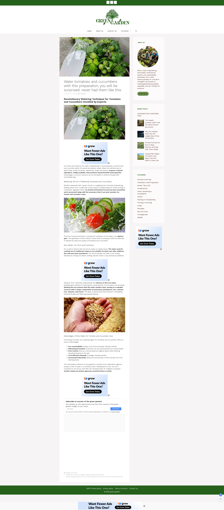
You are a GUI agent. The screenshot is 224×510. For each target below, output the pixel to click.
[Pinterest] (111, 2)
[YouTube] (115, 2)
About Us (99, 31)
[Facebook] (107, 2)
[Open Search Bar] (136, 31)
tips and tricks (142, 211)
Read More (143, 94)
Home (89, 31)
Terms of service (121, 488)
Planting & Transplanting (146, 200)
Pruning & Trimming (144, 203)
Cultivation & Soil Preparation (148, 182)
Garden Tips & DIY (71, 473)
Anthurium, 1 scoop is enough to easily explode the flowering (85, 475)
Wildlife (140, 217)
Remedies (140, 208)
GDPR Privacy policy (93, 488)
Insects (139, 197)
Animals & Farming (144, 179)
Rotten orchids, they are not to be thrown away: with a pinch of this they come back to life (94, 476)
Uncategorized (142, 214)
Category (125, 31)
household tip (142, 188)
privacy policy (108, 488)
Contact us (112, 31)
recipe (139, 205)
